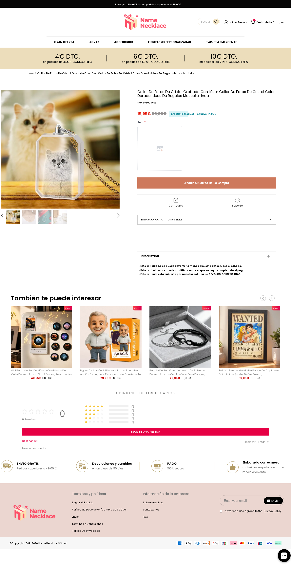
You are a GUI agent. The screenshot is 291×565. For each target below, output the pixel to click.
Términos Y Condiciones (87, 524)
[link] (94, 42)
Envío (75, 517)
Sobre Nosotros (153, 502)
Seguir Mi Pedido (82, 502)
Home (30, 73)
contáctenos (151, 509)
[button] (209, 21)
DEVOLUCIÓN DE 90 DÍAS (224, 274)
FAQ (145, 517)
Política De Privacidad (86, 531)
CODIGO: (82, 61)
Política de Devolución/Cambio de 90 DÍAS (99, 509)
